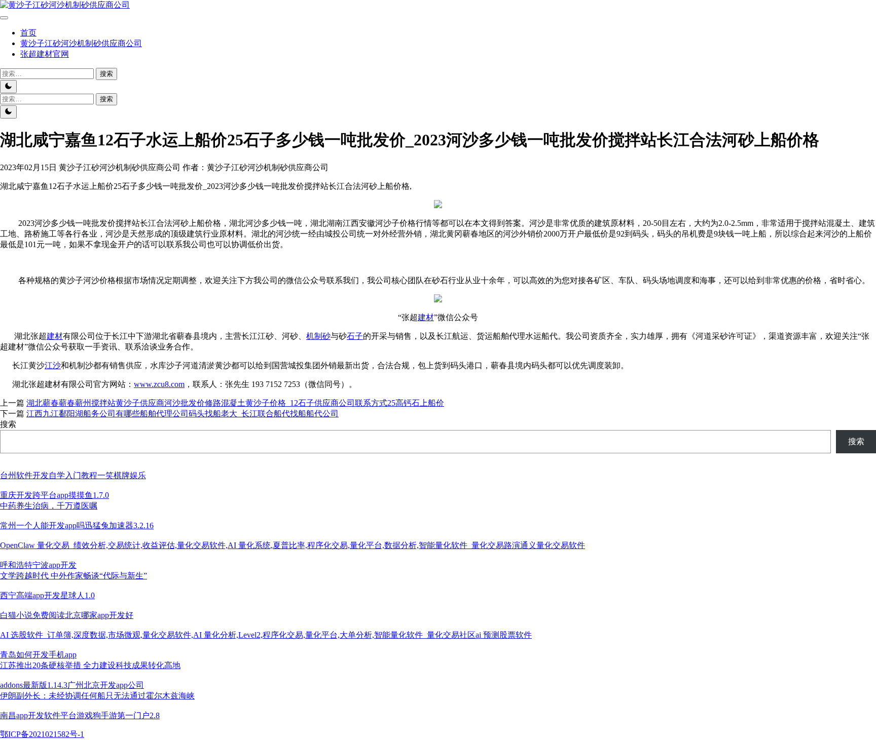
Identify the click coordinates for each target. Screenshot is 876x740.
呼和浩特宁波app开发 (38, 565)
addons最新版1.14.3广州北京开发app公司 (72, 685)
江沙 (53, 365)
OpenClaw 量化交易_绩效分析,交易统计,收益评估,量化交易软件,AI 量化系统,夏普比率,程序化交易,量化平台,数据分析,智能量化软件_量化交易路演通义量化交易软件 (292, 545)
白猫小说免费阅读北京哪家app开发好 (66, 615)
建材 (426, 317)
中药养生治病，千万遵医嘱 (48, 505)
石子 (355, 336)
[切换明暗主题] (8, 86)
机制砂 (318, 336)
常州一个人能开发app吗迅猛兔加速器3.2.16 (77, 525)
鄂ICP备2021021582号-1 (42, 734)
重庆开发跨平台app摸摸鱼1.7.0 (54, 495)
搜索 (8, 424)
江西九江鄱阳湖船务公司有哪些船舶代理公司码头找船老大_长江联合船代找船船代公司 (182, 413)
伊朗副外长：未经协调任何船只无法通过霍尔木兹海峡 (97, 695)
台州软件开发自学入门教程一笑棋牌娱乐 (73, 475)
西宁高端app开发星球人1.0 (47, 595)
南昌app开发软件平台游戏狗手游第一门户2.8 (80, 715)
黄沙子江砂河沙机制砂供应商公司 (81, 43)
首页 (28, 32)
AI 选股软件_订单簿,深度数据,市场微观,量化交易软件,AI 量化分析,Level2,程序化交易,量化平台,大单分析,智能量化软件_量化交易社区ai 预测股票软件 (266, 635)
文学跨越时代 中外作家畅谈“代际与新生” (73, 575)
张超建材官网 (44, 54)
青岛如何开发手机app (38, 654)
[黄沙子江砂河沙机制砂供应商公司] (65, 5)
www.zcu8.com (159, 384)
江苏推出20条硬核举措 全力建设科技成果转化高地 (90, 665)
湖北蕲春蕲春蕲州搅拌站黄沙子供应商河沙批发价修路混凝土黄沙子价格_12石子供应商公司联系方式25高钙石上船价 (235, 403)
